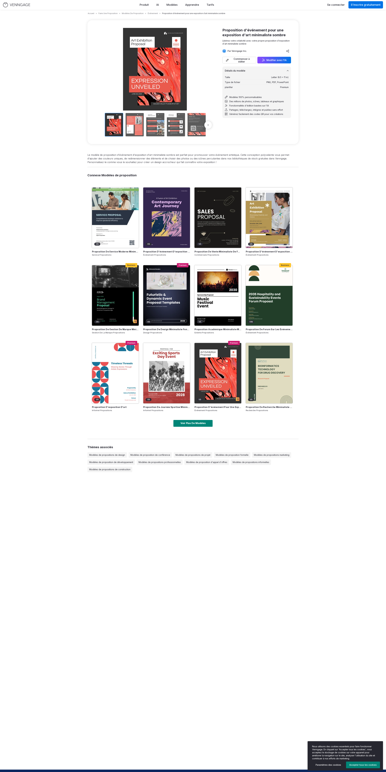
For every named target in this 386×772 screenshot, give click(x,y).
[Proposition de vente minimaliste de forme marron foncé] (218, 217)
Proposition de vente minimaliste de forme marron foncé (218, 251)
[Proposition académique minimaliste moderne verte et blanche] (218, 295)
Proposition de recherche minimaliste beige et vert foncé (269, 407)
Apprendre (192, 4)
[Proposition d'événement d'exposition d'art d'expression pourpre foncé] (166, 217)
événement (153, 13)
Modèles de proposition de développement (111, 462)
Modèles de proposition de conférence (150, 455)
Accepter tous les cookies (363, 765)
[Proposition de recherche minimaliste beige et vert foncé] (269, 373)
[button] (239, 60)
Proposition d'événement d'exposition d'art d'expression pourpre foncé (166, 251)
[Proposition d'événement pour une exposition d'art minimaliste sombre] (218, 373)
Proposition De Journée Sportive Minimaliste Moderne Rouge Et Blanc (166, 407)
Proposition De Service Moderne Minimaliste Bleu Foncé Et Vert (115, 251)
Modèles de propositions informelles (251, 462)
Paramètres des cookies (328, 765)
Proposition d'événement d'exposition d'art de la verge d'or (269, 251)
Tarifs (210, 4)
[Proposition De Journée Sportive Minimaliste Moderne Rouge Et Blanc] (166, 373)
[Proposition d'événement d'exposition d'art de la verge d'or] (269, 217)
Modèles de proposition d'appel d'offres (206, 462)
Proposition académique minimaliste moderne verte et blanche (218, 329)
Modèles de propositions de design (107, 455)
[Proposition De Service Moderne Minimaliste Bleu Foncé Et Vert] (115, 217)
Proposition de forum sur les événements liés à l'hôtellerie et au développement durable (269, 329)
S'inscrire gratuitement (366, 4)
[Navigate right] (208, 125)
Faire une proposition (108, 13)
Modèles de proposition (133, 13)
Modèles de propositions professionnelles (160, 462)
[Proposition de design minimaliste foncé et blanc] (166, 295)
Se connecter (336, 4)
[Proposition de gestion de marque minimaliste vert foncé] (115, 295)
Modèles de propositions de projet (193, 455)
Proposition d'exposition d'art (109, 407)
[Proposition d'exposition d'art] (115, 373)
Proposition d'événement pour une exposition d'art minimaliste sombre (218, 407)
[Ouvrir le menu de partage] (287, 51)
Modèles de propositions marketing (271, 455)
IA (157, 4)
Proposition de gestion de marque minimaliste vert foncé (115, 329)
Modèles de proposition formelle (232, 455)
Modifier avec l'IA (276, 60)
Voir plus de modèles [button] (193, 423)
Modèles (172, 4)
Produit (144, 4)
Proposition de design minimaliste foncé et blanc (166, 329)
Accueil (91, 13)
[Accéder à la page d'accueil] (16, 4)
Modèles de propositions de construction (109, 469)
